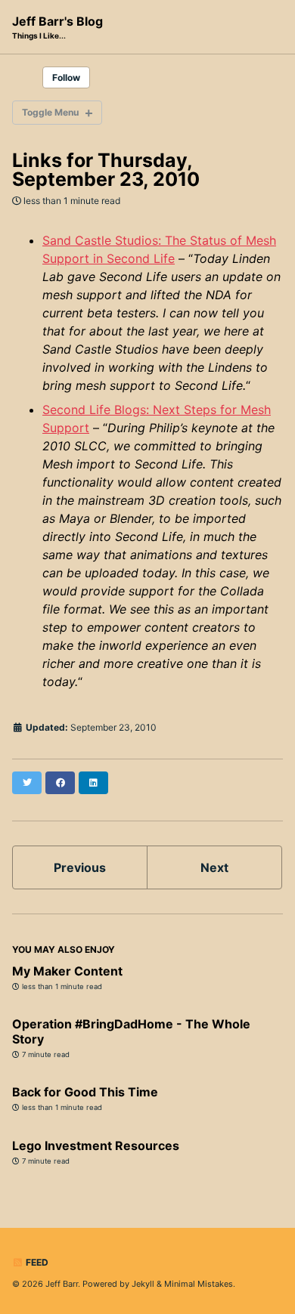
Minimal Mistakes (198, 1283)
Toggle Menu (50, 112)
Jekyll (143, 1283)
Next (214, 867)
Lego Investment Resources (95, 1145)
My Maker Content (67, 971)
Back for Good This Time (85, 1091)
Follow (66, 77)
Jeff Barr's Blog (57, 27)
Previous (80, 867)
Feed (35, 1262)
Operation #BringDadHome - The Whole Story (131, 1031)
